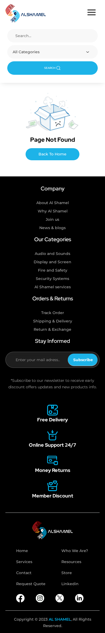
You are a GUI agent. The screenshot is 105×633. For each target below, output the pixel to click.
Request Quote (31, 583)
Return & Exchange (52, 329)
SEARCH (49, 68)
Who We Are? (74, 550)
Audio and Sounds (52, 253)
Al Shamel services (52, 287)
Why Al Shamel (53, 211)
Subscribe (83, 359)
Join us (52, 219)
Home (22, 550)
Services (24, 561)
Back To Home (52, 154)
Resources (71, 561)
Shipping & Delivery (52, 321)
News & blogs (52, 227)
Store (66, 572)
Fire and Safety (52, 270)
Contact (24, 572)
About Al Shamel (52, 202)
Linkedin (70, 583)
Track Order (52, 312)
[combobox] (52, 52)
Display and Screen (52, 261)
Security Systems (52, 278)
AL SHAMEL (60, 619)
